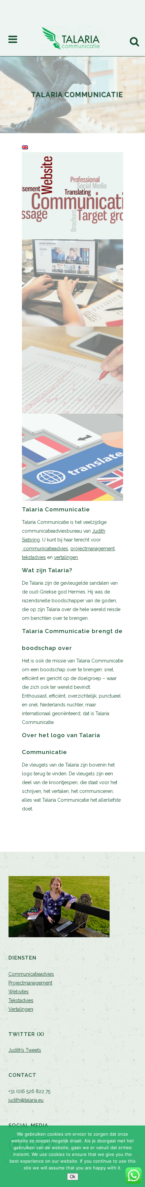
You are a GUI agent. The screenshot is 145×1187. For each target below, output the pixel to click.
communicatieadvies (45, 548)
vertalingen (66, 557)
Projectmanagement (30, 983)
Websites (18, 991)
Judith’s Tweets (24, 1050)
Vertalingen (20, 1009)
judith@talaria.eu (26, 1100)
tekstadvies (34, 557)
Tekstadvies (20, 1000)
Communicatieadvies (31, 974)
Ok (73, 1176)
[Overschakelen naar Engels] (25, 147)
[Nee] (136, 1156)
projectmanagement (92, 548)
